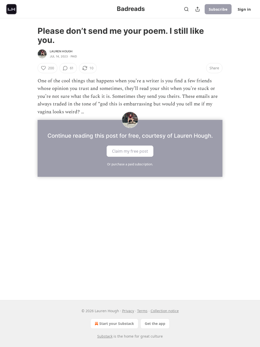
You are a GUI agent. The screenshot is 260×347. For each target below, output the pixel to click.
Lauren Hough (61, 51)
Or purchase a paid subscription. (130, 164)
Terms (142, 310)
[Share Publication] (197, 9)
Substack (104, 336)
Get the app (155, 323)
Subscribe (218, 9)
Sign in (244, 9)
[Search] (186, 9)
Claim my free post (130, 151)
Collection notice (165, 310)
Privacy (128, 310)
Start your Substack (116, 323)
